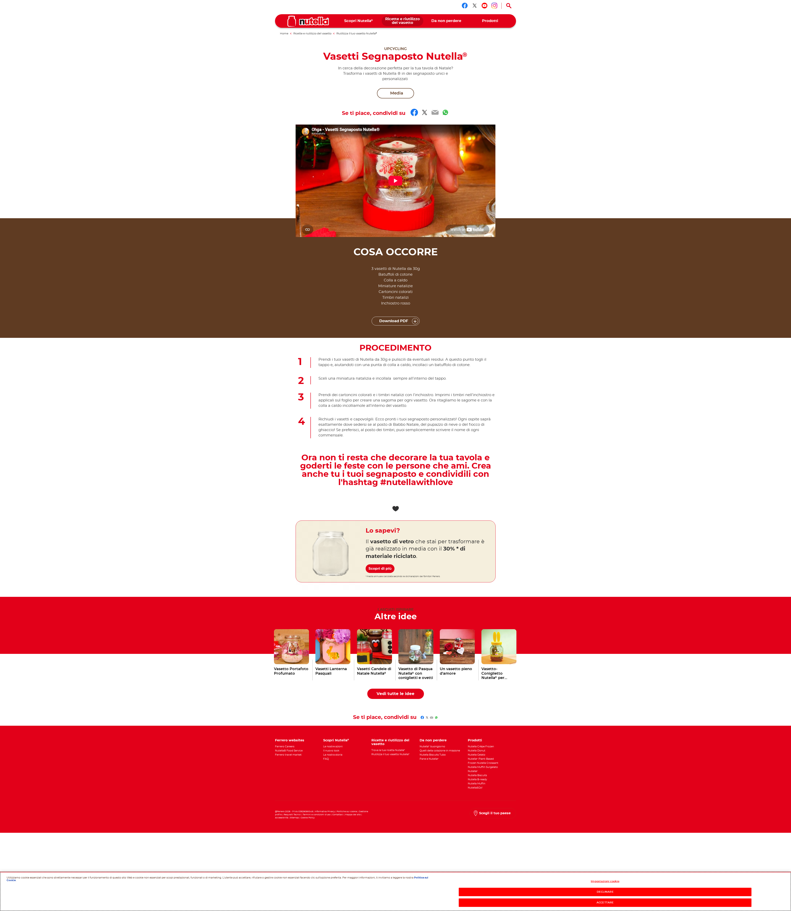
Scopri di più (380, 568)
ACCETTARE (605, 902)
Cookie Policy (308, 818)
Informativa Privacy (325, 812)
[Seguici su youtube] (484, 5)
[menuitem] (359, 21)
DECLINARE (605, 892)
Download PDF (393, 321)
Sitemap (294, 818)
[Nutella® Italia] (308, 21)
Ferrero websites (289, 740)
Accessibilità (281, 818)
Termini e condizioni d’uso (316, 815)
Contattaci (337, 815)
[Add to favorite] (395, 508)
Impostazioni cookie (605, 881)
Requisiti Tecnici (292, 815)
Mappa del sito (353, 815)
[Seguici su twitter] (474, 5)
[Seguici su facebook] (465, 5)
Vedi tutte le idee (395, 694)
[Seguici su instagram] (494, 5)
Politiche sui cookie (347, 812)
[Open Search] (509, 6)
